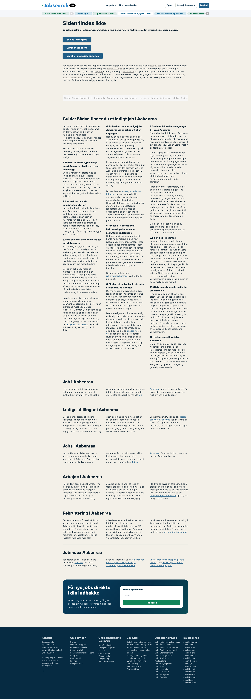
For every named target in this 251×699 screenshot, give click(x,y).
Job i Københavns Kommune (167, 642)
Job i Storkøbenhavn (164, 653)
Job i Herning (189, 672)
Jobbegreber (104, 653)
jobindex (78, 562)
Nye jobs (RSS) (77, 663)
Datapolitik (75, 655)
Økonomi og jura (134, 666)
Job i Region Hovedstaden (166, 647)
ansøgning (132, 331)
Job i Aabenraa (128, 98)
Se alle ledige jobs (77, 39)
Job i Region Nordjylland (166, 650)
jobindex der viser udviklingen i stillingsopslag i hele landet (150, 562)
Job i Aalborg (189, 650)
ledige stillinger (114, 68)
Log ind (204, 5)
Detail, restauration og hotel (139, 642)
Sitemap (73, 661)
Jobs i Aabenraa (182, 98)
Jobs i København (161, 74)
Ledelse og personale (136, 658)
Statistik (102, 650)
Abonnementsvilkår (78, 647)
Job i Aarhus (188, 644)
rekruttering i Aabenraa (175, 532)
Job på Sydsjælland (164, 663)
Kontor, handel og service (138, 655)
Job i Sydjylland (162, 677)
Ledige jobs (110, 5)
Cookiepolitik (76, 658)
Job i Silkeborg (190, 661)
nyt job (98, 71)
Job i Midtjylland (162, 674)
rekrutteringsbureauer (117, 276)
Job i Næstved (189, 683)
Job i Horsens (189, 680)
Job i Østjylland (162, 672)
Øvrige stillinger (134, 669)
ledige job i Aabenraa (77, 324)
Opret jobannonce (186, 5)
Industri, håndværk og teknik (139, 644)
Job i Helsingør (189, 677)
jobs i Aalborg (85, 77)
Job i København (190, 642)
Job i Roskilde (189, 666)
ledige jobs (155, 65)
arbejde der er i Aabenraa (163, 495)
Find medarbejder (128, 5)
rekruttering (129, 71)
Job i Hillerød (189, 669)
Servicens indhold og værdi (82, 653)
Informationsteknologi (136, 647)
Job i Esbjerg (189, 653)
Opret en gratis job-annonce (83, 56)
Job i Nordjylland (162, 669)
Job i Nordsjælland (163, 655)
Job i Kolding (189, 658)
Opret (169, 5)
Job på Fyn (160, 666)
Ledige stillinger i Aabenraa (155, 98)
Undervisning (132, 663)
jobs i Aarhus (177, 74)
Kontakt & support (78, 644)
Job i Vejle (187, 663)
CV (107, 333)
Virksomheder (104, 656)
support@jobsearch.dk (52, 650)
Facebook (43, 671)
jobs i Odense (70, 77)
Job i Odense (189, 647)
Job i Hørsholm (189, 674)
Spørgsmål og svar (106, 648)
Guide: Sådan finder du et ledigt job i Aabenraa (91, 98)
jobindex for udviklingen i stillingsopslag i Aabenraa (125, 562)
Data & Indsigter (105, 645)
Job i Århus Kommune (164, 644)
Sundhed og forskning (136, 661)
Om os (73, 642)
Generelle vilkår (77, 650)
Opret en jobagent (77, 47)
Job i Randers (189, 655)
